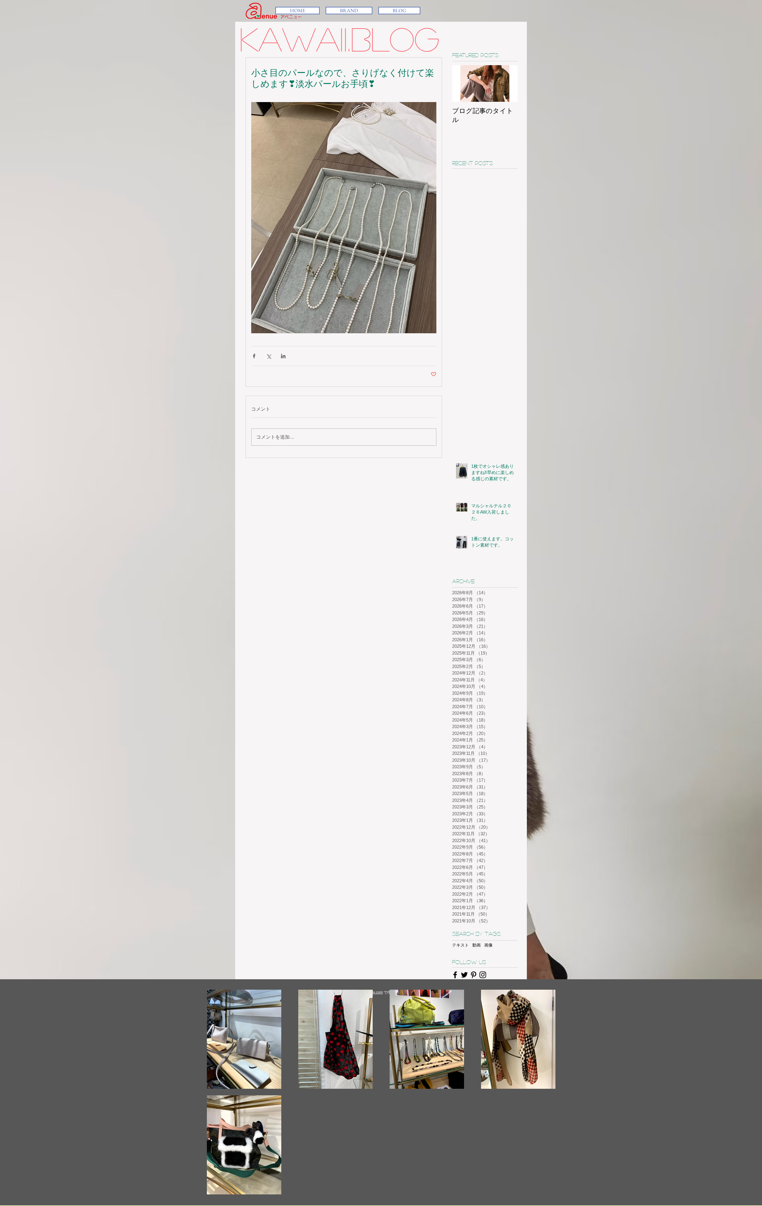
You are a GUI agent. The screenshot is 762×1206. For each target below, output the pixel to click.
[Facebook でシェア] (254, 356)
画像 (488, 945)
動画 (476, 945)
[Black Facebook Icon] (455, 974)
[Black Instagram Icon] (482, 974)
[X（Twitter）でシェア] (268, 356)
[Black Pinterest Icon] (473, 974)
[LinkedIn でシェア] (283, 356)
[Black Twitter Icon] (464, 974)
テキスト (460, 945)
